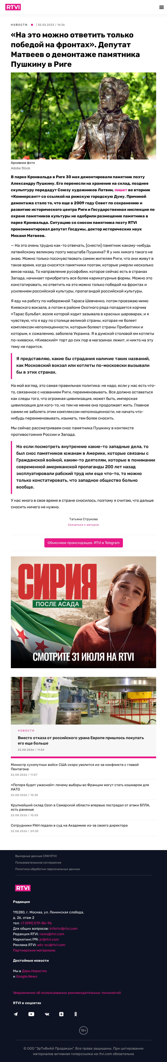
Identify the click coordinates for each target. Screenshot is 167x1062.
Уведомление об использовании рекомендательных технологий (67, 993)
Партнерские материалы (34, 950)
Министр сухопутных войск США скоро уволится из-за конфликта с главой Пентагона (75, 767)
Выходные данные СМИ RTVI (36, 856)
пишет (121, 190)
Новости (19, 24)
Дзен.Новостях (34, 971)
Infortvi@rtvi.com (63, 928)
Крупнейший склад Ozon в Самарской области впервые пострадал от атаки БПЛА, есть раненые (80, 807)
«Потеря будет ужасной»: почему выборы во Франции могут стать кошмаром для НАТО (80, 787)
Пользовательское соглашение (38, 862)
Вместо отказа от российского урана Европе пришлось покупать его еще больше (81, 740)
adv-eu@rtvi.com (51, 945)
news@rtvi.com (51, 934)
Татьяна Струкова (83, 519)
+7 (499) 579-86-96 (36, 923)
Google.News (26, 976)
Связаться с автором (83, 524)
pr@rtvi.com (49, 939)
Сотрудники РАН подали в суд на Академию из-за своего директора (69, 825)
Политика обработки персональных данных (47, 869)
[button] (162, 7)
